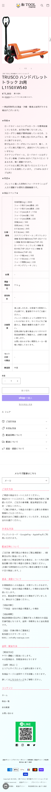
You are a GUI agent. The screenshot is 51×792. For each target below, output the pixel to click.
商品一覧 (6, 701)
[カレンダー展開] (6, 786)
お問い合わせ (7, 713)
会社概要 (6, 707)
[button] (3, 5)
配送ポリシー (39, 760)
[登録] (46, 480)
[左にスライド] (20, 68)
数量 (3, 376)
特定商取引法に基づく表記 (37, 786)
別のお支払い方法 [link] (25, 404)
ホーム (5, 695)
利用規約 (30, 760)
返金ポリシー (7, 760)
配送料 (7, 97)
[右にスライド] (31, 68)
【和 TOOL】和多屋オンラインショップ (31, 779)
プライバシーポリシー (19, 760)
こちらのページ (17, 679)
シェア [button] (8, 411)
